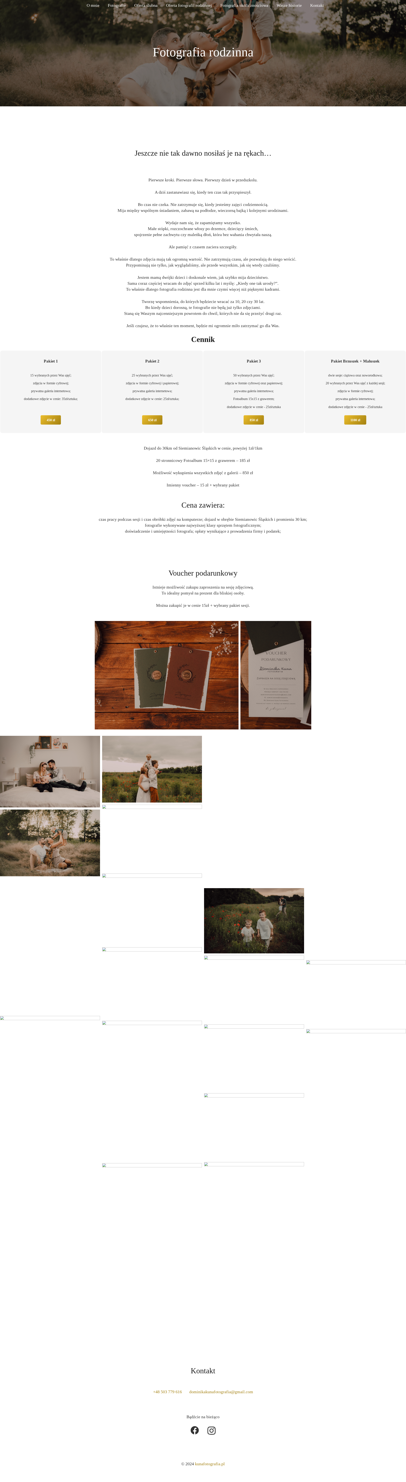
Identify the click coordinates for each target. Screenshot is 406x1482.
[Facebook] (195, 1430)
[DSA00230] (152, 769)
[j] (254, 920)
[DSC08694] (50, 1175)
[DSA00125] (50, 980)
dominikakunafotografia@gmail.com (221, 1391)
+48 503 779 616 (167, 1391)
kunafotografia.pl (210, 1463)
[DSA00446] (50, 843)
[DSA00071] (50, 911)
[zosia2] (50, 771)
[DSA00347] (254, 811)
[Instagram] (211, 1430)
